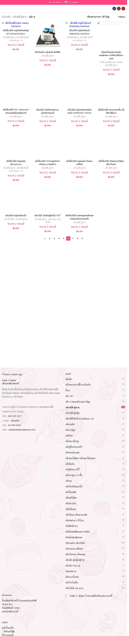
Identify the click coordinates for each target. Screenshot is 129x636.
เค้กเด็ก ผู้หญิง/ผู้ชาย (75, 560)
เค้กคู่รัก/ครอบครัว (74, 447)
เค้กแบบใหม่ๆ (72, 577)
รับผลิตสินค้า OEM (11, 608)
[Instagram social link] (119, 8)
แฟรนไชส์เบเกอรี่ (10, 611)
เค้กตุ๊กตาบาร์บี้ (72, 469)
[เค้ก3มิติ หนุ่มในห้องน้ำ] (16, 199)
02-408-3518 (14, 425)
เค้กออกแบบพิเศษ (74, 549)
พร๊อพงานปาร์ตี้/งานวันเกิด (78, 385)
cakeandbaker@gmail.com (21, 430)
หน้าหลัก (6, 17)
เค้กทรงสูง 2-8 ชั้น (74, 475)
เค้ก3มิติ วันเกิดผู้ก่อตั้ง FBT (48, 215)
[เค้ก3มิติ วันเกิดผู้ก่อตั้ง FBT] (48, 199)
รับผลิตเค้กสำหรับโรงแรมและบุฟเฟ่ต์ (19, 601)
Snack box (7, 604)
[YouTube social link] (123, 8)
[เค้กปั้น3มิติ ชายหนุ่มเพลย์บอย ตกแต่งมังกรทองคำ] (79, 199)
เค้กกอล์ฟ (70, 424)
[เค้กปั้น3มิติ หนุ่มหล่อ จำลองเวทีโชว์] (79, 144)
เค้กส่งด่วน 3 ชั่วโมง (75, 520)
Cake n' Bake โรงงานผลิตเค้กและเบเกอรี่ (91, 595)
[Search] (7, 8)
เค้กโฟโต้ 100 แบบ (74, 588)
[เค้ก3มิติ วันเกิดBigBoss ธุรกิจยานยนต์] (48, 93)
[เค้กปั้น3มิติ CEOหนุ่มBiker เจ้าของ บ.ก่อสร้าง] (48, 144)
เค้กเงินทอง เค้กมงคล (75, 554)
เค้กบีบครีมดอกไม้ (74, 486)
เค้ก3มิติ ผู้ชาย (19, 17)
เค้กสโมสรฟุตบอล (74, 537)
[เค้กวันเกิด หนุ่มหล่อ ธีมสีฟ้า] (48, 36)
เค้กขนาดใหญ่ (72, 441)
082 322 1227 (57, 2)
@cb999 (75, 2)
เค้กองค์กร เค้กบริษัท (75, 543)
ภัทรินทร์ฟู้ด (9, 631)
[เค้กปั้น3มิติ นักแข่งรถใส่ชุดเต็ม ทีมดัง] (111, 144)
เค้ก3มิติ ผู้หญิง (72, 413)
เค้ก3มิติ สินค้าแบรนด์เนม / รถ (80, 419)
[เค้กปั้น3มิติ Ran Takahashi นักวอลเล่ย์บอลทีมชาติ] (16, 93)
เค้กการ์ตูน (70, 430)
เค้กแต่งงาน (71, 571)
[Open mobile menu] (3, 8)
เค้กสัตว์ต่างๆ (72, 526)
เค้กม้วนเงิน (71, 503)
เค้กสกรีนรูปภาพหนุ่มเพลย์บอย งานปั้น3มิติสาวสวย (111, 55)
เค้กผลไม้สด (71, 498)
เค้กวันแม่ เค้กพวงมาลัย (76, 515)
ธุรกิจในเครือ (8, 628)
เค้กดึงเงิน (70, 464)
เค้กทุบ (69, 481)
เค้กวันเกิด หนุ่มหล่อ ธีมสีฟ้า (47, 52)
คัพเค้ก (69, 379)
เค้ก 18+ (69, 396)
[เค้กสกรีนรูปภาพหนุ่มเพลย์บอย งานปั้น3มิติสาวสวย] (111, 36)
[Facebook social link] (114, 8)
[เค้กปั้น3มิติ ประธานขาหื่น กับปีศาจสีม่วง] (111, 93)
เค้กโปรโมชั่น (72, 582)
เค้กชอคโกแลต (72, 452)
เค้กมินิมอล (71, 509)
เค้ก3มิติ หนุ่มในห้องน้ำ (15, 215)
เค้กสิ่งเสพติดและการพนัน (111, 62)
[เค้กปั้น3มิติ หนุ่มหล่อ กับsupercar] (16, 144)
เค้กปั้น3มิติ (9, 219)
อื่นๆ (68, 390)
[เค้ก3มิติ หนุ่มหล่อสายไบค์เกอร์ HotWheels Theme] (79, 93)
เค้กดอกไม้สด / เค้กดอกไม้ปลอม (80, 458)
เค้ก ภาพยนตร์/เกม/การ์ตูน (78, 402)
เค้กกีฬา (69, 436)
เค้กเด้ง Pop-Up (73, 565)
